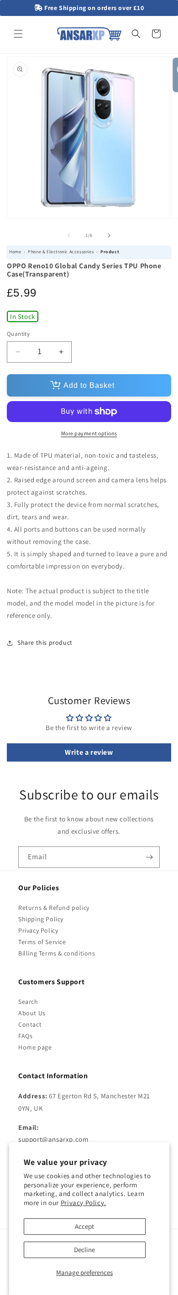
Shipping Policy (40, 919)
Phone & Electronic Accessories (61, 252)
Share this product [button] (45, 642)
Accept (84, 1226)
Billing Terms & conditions (56, 953)
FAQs (25, 1036)
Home (15, 252)
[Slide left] (69, 235)
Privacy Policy (38, 930)
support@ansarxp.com (53, 1139)
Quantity (18, 334)
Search (28, 1001)
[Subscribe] (149, 857)
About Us (32, 1013)
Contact (30, 1024)
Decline (84, 1249)
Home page (35, 1047)
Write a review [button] (89, 752)
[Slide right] (109, 235)
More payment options (89, 433)
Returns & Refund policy (53, 907)
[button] (18, 34)
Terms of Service (42, 942)
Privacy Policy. (83, 1202)
